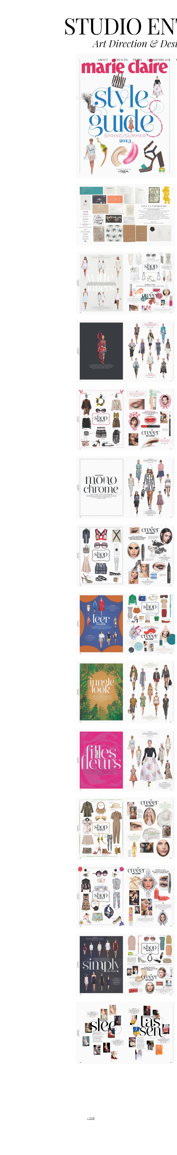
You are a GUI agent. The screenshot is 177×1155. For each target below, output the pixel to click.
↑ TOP (91, 1118)
